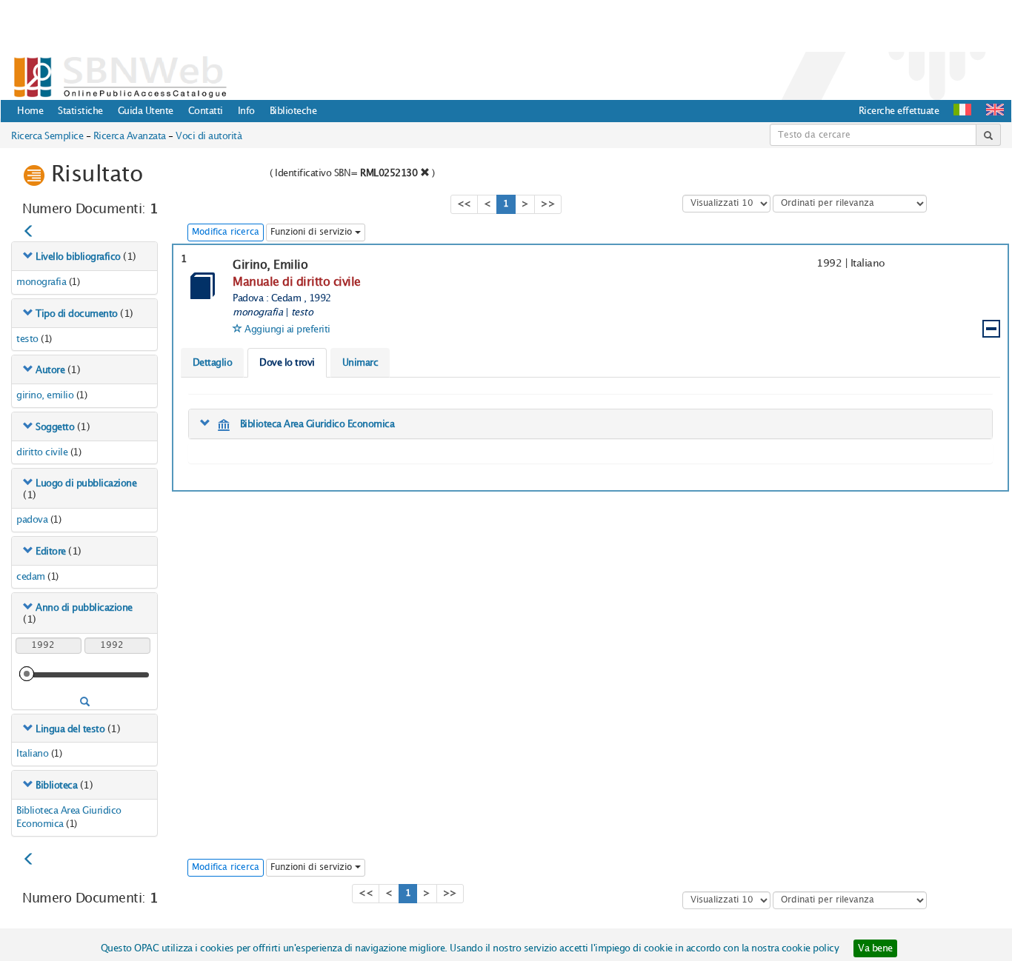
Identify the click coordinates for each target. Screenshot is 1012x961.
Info (246, 111)
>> (548, 204)
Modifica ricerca (225, 232)
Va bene (875, 948)
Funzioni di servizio (312, 232)
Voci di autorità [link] (209, 136)
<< (464, 204)
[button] (995, 109)
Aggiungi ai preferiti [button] (287, 329)
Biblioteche (293, 111)
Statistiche (80, 111)
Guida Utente (145, 111)
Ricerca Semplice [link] (47, 136)
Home (30, 111)
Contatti (205, 111)
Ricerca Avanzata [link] (129, 136)
